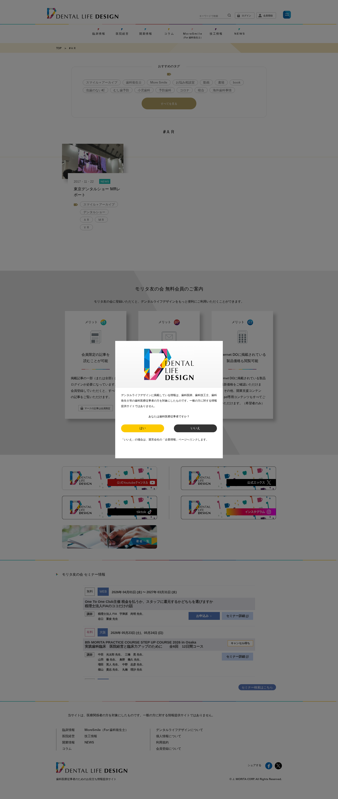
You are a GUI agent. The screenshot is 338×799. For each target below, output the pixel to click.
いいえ (195, 428)
